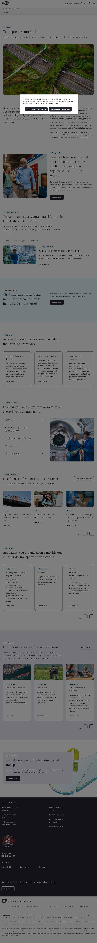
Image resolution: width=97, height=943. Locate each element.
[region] (49, 104)
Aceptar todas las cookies (60, 109)
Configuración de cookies (36, 109)
